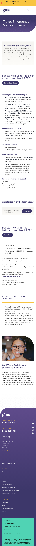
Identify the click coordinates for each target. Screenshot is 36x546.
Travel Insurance (6, 457)
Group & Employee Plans (8, 463)
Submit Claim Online (10, 83)
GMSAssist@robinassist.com (14, 150)
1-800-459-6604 (11, 51)
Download (27, 211)
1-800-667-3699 (9, 423)
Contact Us (5, 502)
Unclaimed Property (9, 523)
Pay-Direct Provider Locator (9, 487)
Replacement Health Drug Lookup (10, 490)
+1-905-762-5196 (11, 53)
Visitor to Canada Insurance (9, 460)
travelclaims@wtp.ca (24, 248)
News (3, 505)
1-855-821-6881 (9, 431)
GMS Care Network (7, 484)
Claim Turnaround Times (8, 493)
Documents (5, 475)
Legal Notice (7, 520)
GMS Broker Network (7, 508)
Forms (3, 471)
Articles (4, 481)
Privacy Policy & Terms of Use (12, 526)
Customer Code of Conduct (11, 529)
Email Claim (7, 235)
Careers (4, 511)
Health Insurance (6, 453)
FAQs (3, 478)
